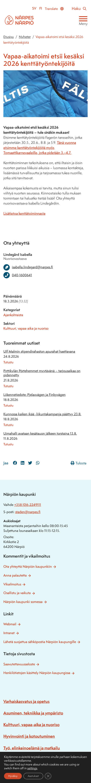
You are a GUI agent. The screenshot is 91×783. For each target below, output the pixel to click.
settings (32, 768)
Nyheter (25, 37)
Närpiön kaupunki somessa (23, 602)
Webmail (9, 624)
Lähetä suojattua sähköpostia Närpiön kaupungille (39, 642)
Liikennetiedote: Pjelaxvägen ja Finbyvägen (34, 394)
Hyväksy (13, 776)
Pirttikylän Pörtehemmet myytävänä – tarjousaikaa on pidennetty (41, 373)
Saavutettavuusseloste (19, 664)
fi (40, 8)
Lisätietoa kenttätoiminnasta (24, 213)
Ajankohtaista (13, 315)
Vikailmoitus (12, 584)
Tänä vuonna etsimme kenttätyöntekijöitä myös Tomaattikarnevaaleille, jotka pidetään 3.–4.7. (39, 147)
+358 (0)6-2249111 (27, 505)
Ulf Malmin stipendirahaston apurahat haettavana (39, 351)
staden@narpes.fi (27, 512)
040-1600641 (22, 275)
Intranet (9, 633)
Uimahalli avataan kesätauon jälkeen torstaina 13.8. (40, 433)
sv (34, 8)
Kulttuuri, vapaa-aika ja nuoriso (25, 328)
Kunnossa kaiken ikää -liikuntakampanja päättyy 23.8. (42, 414)
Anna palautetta (15, 575)
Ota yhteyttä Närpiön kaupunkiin (27, 566)
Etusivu (8, 37)
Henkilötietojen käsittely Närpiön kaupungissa (36, 673)
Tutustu (8, 362)
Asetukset (33, 776)
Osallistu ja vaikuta (17, 593)
